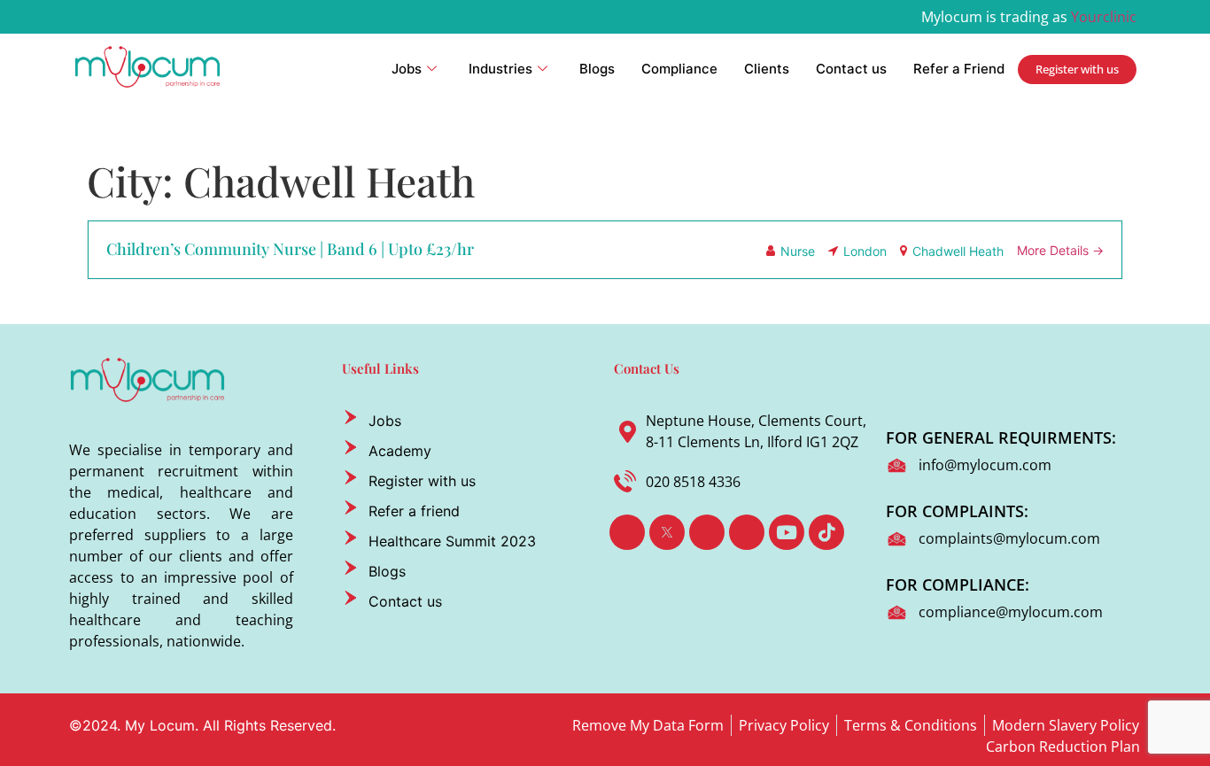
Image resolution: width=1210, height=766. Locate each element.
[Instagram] (746, 532)
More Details (1054, 250)
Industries (500, 68)
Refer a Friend (958, 68)
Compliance (679, 68)
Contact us (851, 68)
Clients (766, 68)
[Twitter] (667, 532)
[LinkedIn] (707, 532)
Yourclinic (1103, 17)
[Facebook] (627, 532)
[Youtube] (786, 532)
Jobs (407, 68)
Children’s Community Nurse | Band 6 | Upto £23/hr (290, 248)
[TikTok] (826, 532)
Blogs (597, 68)
